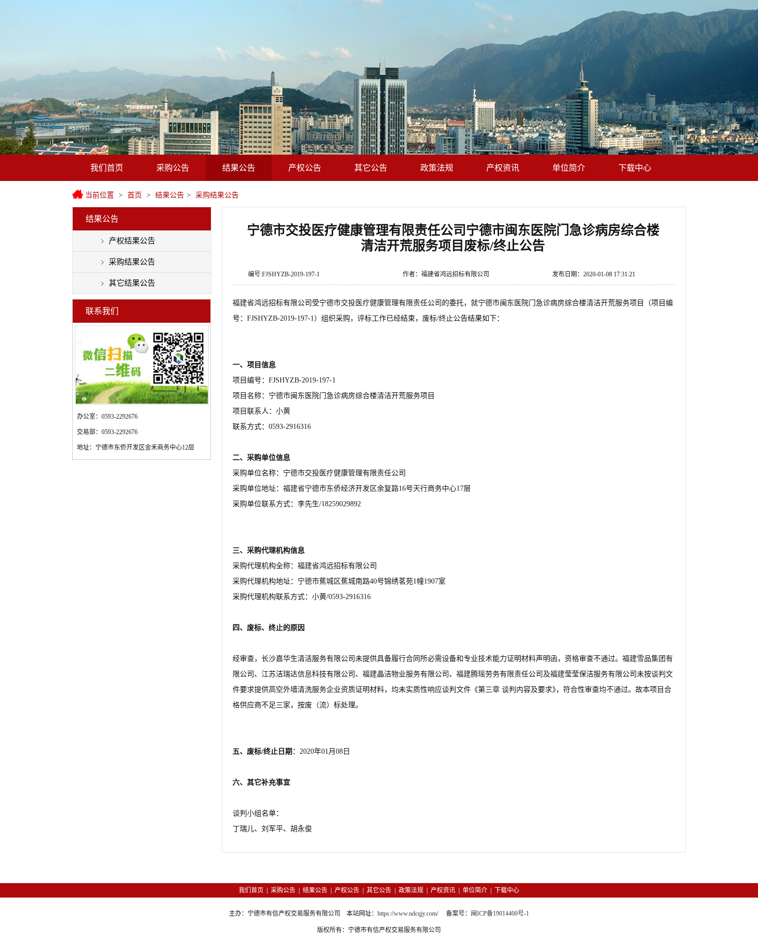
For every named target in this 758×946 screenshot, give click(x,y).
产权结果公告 (132, 241)
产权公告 (304, 167)
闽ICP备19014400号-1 (500, 913)
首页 (134, 195)
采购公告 (172, 167)
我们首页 (106, 167)
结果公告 (238, 167)
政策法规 (436, 167)
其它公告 (370, 167)
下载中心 (634, 167)
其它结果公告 (132, 283)
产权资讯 (502, 167)
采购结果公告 (217, 195)
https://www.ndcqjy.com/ (407, 913)
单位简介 (568, 167)
